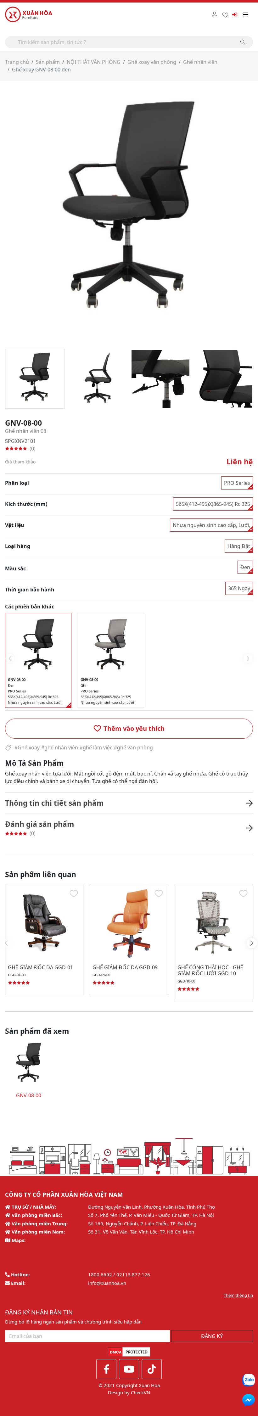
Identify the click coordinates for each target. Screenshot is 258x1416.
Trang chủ (17, 62)
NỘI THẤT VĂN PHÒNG (94, 62)
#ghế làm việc (96, 747)
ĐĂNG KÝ (212, 1336)
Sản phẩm (48, 62)
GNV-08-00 (28, 1095)
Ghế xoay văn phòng (151, 62)
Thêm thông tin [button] (238, 1295)
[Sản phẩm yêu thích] (225, 14)
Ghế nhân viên (200, 62)
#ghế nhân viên (59, 747)
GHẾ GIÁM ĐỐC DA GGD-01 (40, 967)
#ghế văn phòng (133, 747)
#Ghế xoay (27, 747)
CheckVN (140, 1392)
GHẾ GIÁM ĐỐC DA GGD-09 (125, 967)
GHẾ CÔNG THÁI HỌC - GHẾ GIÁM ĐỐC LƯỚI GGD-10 (210, 970)
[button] (129, 729)
